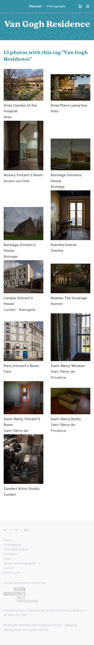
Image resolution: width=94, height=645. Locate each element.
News (7, 540)
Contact (9, 568)
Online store (12, 572)
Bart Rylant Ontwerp (36, 630)
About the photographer (19, 563)
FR (16, 530)
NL (5, 530)
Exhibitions (11, 554)
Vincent (35, 6)
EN (26, 530)
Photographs (56, 6)
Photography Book (16, 549)
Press (7, 558)
